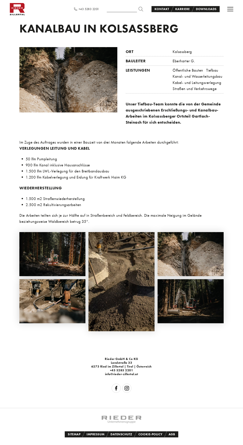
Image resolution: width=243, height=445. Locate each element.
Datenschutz (121, 434)
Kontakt (162, 9)
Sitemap (74, 434)
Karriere (182, 9)
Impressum (95, 434)
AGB (172, 434)
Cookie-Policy (150, 434)
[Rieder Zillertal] (17, 14)
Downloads (206, 9)
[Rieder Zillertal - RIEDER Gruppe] (121, 421)
